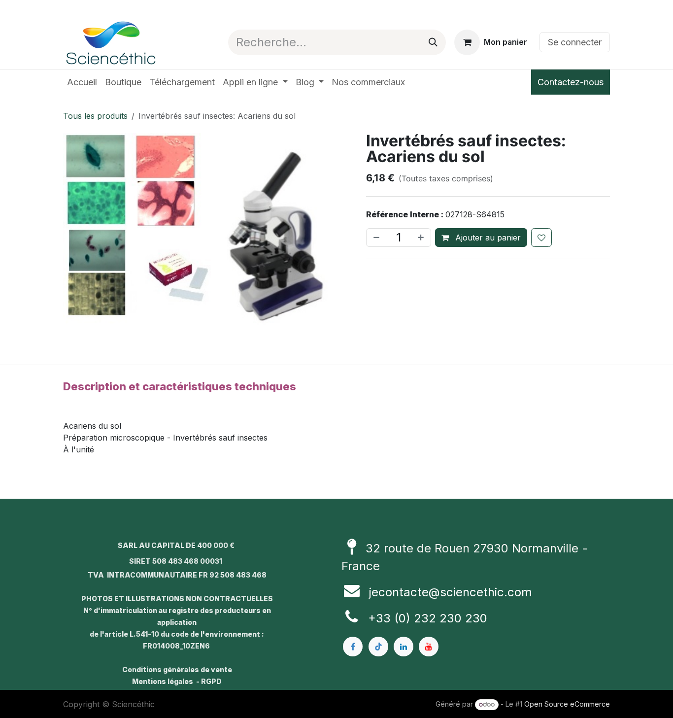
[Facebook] (353, 646)
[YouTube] (428, 646)
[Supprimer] (375, 237)
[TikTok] (378, 646)
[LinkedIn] (403, 646)
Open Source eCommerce (567, 704)
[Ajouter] (422, 237)
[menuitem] (82, 82)
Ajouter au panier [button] (487, 237)
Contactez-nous (571, 82)
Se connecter (575, 42)
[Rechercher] (433, 42)
